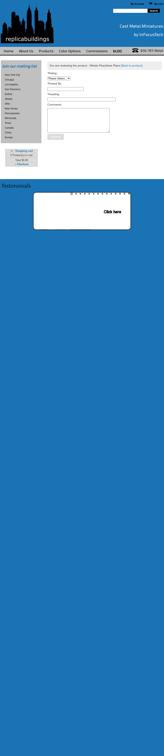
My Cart (157, 4)
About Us (26, 51)
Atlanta (8, 99)
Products (46, 51)
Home (8, 51)
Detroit (8, 94)
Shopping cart (24, 150)
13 (124, 194)
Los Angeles (11, 84)
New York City (12, 75)
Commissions (97, 51)
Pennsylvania (12, 113)
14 (129, 194)
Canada (9, 127)
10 (111, 194)
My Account (137, 4)
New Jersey (11, 108)
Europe (9, 137)
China (8, 132)
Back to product (132, 65)
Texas (8, 123)
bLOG (117, 51)
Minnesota (10, 118)
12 (120, 194)
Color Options (70, 51)
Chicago (9, 79)
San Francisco (12, 89)
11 (115, 194)
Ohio (7, 103)
